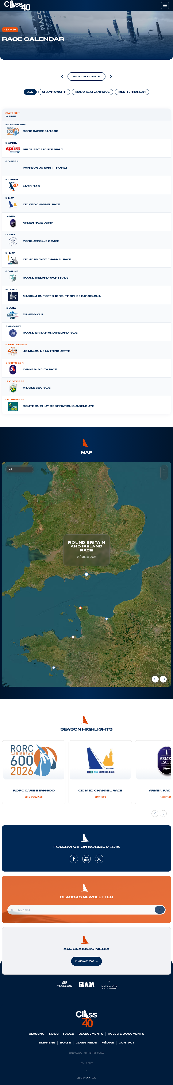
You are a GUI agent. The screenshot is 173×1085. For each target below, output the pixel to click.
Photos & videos (84, 961)
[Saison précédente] (62, 76)
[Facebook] (74, 859)
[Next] (163, 679)
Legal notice (86, 1063)
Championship (54, 92)
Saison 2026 (84, 76)
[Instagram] (99, 859)
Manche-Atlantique (92, 92)
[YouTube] (86, 859)
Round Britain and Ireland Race (86, 546)
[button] (53, 667)
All (30, 92)
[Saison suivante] (111, 76)
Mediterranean (132, 92)
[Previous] (155, 679)
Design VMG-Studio (86, 1078)
